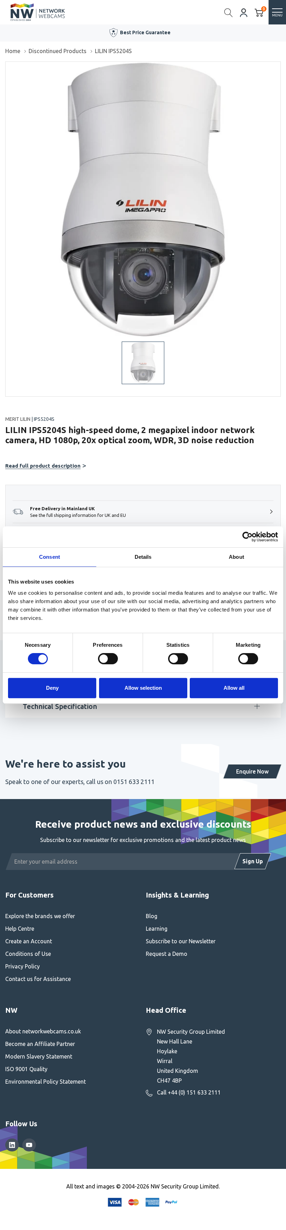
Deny (52, 688)
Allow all (234, 688)
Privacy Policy (22, 966)
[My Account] (244, 12)
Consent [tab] (49, 557)
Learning (156, 928)
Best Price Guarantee (145, 32)
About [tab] (236, 557)
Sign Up (252, 861)
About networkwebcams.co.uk (43, 1031)
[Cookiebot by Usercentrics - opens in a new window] (247, 537)
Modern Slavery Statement (38, 1056)
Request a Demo (166, 954)
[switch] (108, 658)
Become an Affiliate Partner (40, 1044)
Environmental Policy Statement (45, 1081)
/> (8, 67)
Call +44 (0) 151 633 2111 (189, 1092)
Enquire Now (252, 771)
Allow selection (143, 688)
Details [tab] (143, 557)
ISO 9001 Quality (26, 1069)
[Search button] (228, 12)
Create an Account (28, 941)
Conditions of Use (28, 954)
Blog (151, 916)
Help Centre (19, 928)
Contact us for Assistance (38, 979)
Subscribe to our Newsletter (181, 941)
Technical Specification (60, 706)
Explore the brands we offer (40, 916)
